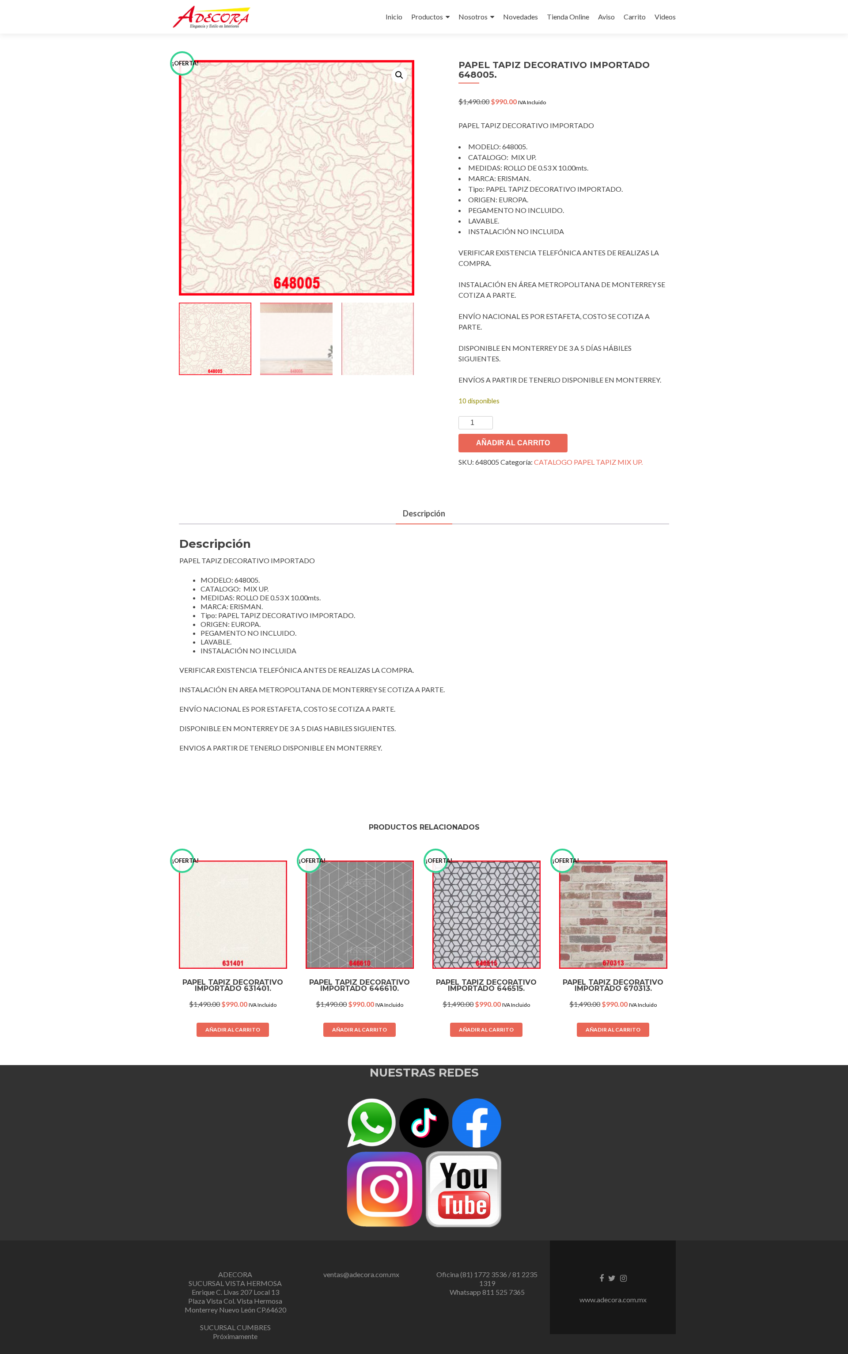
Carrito (635, 16)
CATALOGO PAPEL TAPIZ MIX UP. (588, 462)
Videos (665, 16)
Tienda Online (568, 16)
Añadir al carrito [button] (232, 1029)
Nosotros (473, 16)
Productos (427, 16)
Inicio (394, 16)
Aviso (606, 16)
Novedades (520, 16)
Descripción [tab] (424, 513)
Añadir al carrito (513, 443)
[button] (399, 75)
